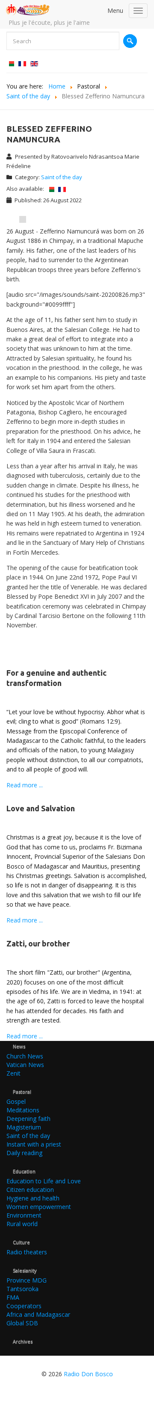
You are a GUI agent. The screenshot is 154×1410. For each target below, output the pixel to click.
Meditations (22, 1110)
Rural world (22, 1224)
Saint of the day (61, 177)
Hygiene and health (32, 1198)
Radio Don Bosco (88, 1374)
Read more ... (24, 785)
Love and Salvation (40, 808)
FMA (12, 1297)
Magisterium (23, 1127)
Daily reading (24, 1153)
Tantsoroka (22, 1289)
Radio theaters (26, 1252)
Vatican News (25, 1065)
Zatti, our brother (38, 943)
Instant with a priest (33, 1144)
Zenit (13, 1073)
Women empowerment (38, 1207)
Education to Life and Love (43, 1181)
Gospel (16, 1101)
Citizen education (30, 1189)
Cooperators (23, 1306)
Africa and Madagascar (38, 1314)
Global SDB (22, 1323)
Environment (23, 1215)
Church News (24, 1056)
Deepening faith (28, 1118)
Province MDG (26, 1280)
